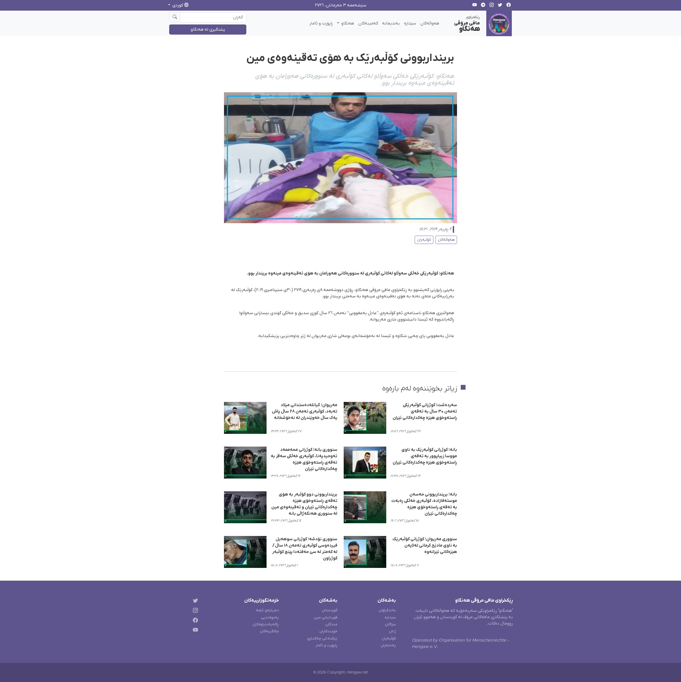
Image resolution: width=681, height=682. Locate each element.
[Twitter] (194, 601)
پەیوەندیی (270, 617)
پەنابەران (388, 645)
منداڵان (331, 624)
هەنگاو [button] (347, 23)
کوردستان (329, 610)
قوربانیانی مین (325, 617)
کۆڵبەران (424, 239)
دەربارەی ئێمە (267, 610)
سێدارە (410, 23)
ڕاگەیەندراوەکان (266, 624)
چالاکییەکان (269, 631)
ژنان (392, 631)
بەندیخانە (391, 23)
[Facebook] (194, 621)
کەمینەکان (368, 23)
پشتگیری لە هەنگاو (208, 29)
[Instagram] (194, 611)
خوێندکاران (328, 631)
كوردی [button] (177, 5)
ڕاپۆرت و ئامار (321, 23)
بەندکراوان (387, 610)
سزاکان (390, 624)
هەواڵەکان (429, 23)
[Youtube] (194, 631)
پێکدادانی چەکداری (322, 638)
